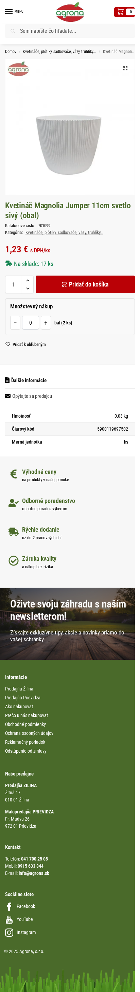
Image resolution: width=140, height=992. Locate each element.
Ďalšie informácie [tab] (29, 380)
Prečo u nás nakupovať (26, 715)
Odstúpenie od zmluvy (26, 751)
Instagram (26, 932)
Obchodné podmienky (25, 724)
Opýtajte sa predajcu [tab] (32, 396)
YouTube (25, 919)
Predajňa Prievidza (22, 697)
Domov (10, 51)
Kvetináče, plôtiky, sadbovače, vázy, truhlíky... (59, 51)
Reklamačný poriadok (25, 742)
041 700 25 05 (34, 859)
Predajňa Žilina (19, 688)
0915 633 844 (30, 866)
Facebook (26, 906)
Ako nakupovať (19, 706)
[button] (124, 12)
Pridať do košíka (89, 284)
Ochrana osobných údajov (29, 733)
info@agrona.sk (34, 873)
